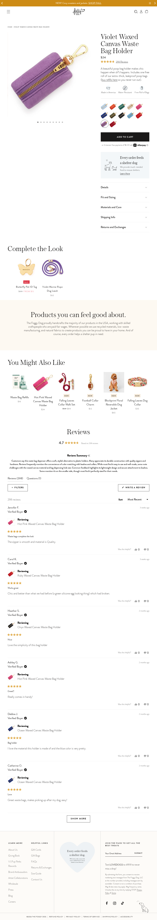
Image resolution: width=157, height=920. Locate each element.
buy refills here (109, 80)
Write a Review (137, 489)
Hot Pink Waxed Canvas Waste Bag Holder (40, 524)
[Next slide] (155, 3)
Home (10, 27)
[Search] (136, 11)
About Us (12, 850)
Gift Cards (36, 850)
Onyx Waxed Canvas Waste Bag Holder (39, 627)
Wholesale (13, 884)
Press (10, 890)
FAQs (34, 861)
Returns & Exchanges (41, 867)
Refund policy (56, 917)
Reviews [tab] (15, 479)
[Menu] (8, 11)
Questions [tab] (34, 479)
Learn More (125, 174)
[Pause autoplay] (149, 3)
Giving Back (14, 855)
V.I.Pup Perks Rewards (14, 864)
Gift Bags (35, 855)
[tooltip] (89, 456)
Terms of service (91, 917)
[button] (146, 11)
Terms (114, 893)
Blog (10, 895)
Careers (12, 901)
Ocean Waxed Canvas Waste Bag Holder (39, 730)
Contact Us (36, 879)
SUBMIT (138, 853)
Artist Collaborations (18, 878)
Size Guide (36, 873)
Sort (121, 500)
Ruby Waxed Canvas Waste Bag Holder (38, 576)
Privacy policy (73, 917)
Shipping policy (110, 917)
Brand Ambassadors (17, 872)
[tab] (37, 122)
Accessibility (127, 917)
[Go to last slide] (2, 3)
